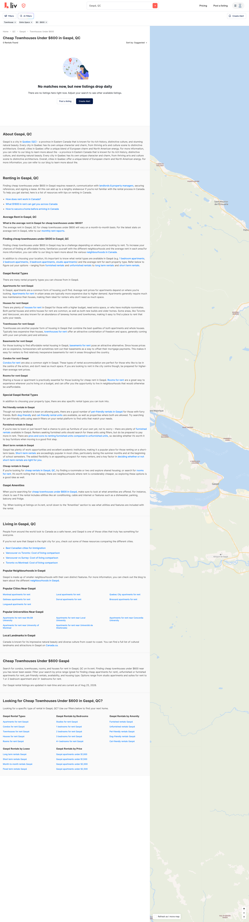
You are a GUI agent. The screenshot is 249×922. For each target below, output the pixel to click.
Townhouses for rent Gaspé (16, 731)
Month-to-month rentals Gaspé (17, 764)
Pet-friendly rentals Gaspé (122, 731)
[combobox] (89, 5)
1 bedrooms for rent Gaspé (69, 726)
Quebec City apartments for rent (125, 594)
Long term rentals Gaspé (14, 754)
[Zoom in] (244, 909)
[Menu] (238, 5)
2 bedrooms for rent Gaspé (69, 731)
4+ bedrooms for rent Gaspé (69, 741)
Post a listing (220, 5)
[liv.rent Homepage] (11, 5)
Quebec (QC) (29, 141)
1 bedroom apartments (131, 258)
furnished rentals (54, 265)
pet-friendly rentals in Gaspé (107, 411)
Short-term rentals (26, 453)
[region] (199, 474)
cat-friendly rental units (50, 415)
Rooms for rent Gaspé (13, 741)
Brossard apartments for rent (123, 599)
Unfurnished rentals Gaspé (122, 726)
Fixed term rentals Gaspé (15, 769)
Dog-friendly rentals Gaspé (122, 736)
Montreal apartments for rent (16, 594)
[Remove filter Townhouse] (15, 22)
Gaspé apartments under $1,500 (71, 759)
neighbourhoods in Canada (102, 252)
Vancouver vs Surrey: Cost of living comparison (32, 557)
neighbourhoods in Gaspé (44, 580)
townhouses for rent (55, 331)
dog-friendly (24, 415)
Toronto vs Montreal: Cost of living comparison (32, 562)
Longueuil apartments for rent (17, 604)
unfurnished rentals (81, 265)
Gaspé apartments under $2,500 (72, 769)
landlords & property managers (116, 185)
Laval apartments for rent (68, 594)
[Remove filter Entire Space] (31, 22)
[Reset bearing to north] (244, 917)
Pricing (203, 5)
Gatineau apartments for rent (16, 599)
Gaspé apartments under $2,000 (72, 764)
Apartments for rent (23, 293)
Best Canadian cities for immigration (26, 548)
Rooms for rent (115, 380)
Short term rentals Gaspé (15, 759)
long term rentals (104, 265)
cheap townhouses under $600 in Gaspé (54, 491)
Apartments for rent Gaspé (15, 721)
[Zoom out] (244, 913)
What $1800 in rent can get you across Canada (31, 204)
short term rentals (129, 265)
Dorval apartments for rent (68, 599)
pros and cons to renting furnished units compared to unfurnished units (68, 435)
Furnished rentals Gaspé (121, 721)
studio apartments (66, 261)
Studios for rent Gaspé (67, 721)
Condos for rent (11, 362)
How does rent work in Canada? (23, 199)
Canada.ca (52, 645)
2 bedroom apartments (15, 261)
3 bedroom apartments (42, 261)
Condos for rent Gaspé (13, 726)
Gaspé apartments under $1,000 (71, 754)
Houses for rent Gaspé (13, 736)
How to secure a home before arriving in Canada (32, 208)
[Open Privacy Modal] (23, 5)
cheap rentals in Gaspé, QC (40, 470)
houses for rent (33, 307)
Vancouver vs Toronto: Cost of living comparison (33, 552)
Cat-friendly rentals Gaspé (122, 741)
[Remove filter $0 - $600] (46, 22)
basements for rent (80, 345)
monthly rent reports (53, 230)
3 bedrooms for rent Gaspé (69, 736)
